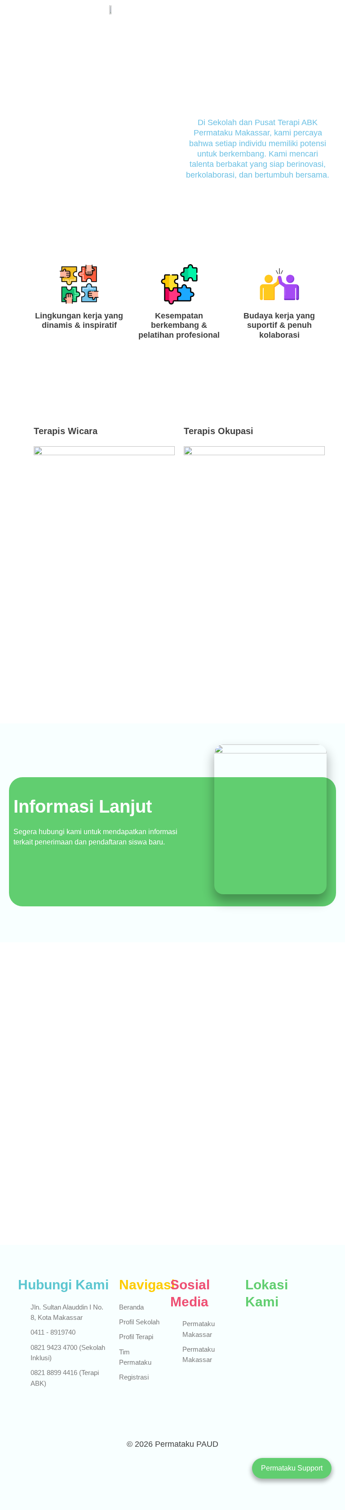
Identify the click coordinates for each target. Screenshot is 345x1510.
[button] (238, 11)
